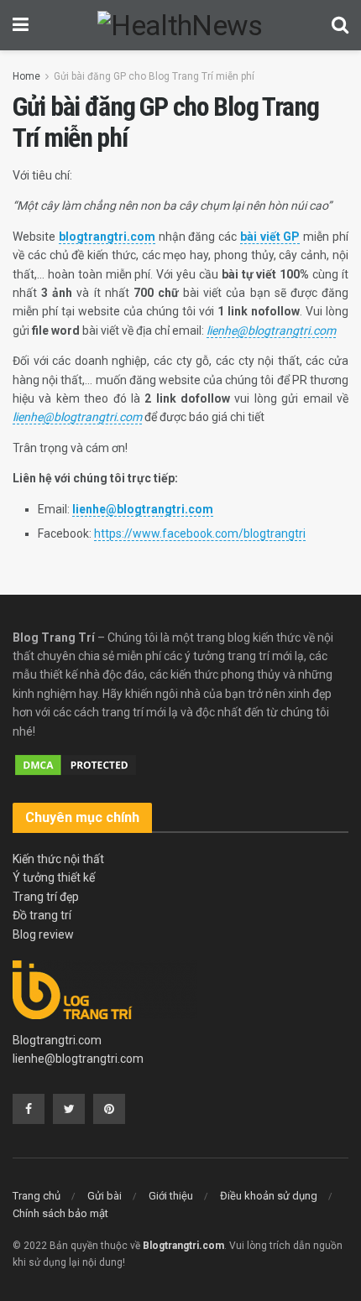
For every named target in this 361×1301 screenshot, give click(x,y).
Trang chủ (36, 1195)
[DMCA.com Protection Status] (76, 764)
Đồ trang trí (42, 915)
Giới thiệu (171, 1195)
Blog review (43, 934)
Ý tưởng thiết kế (54, 877)
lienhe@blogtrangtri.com (78, 1058)
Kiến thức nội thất (58, 859)
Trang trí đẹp (46, 896)
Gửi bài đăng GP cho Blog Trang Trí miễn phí (154, 76)
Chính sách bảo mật (60, 1213)
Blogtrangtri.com (57, 1040)
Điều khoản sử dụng (268, 1195)
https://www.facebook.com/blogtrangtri (200, 533)
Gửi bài (104, 1195)
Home (26, 76)
